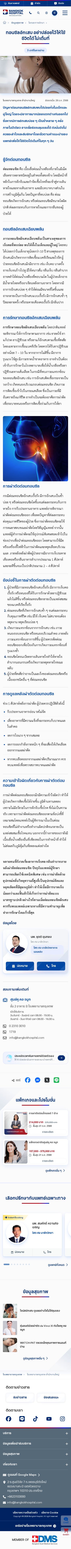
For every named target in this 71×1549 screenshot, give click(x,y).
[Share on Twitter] (47, 1080)
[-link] (8, 1419)
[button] (30, 13)
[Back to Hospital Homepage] (4, 23)
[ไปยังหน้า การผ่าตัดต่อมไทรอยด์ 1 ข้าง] (16, 1123)
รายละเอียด (47, 1131)
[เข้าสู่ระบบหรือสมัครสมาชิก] (46, 13)
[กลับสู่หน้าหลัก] (13, 12)
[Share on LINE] (56, 1080)
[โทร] (30, 13)
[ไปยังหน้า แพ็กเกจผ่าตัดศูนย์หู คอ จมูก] (16, 1152)
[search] (38, 13)
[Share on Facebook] (27, 1080)
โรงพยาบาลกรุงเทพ (12, 1375)
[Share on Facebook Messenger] (37, 1080)
